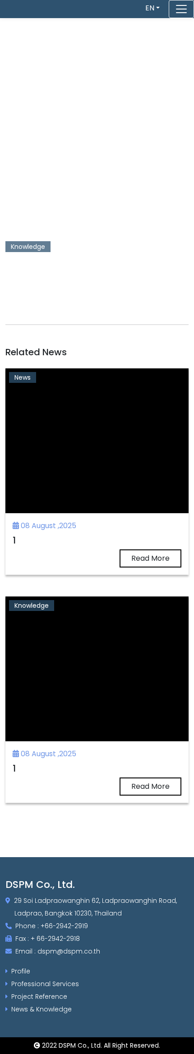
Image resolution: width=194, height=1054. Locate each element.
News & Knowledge (41, 1009)
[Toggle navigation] (181, 9)
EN (149, 8)
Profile (20, 971)
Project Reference (39, 996)
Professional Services (45, 983)
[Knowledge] (97, 668)
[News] (97, 440)
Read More (150, 558)
